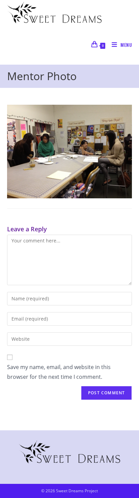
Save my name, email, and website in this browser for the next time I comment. (59, 371)
